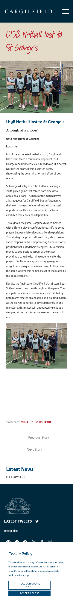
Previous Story (38, 437)
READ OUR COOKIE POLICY (29, 585)
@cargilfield (11, 531)
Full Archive (15, 477)
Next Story (34, 449)
